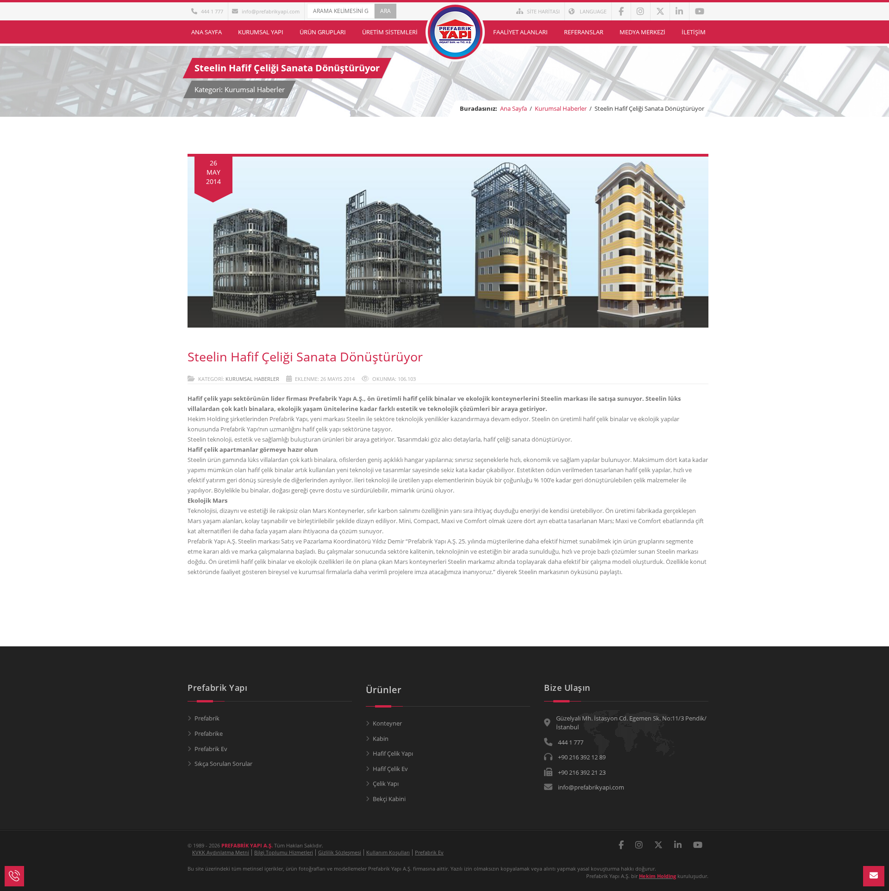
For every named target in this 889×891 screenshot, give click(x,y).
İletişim (694, 32)
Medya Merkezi (642, 32)
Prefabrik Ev (210, 749)
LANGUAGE (592, 11)
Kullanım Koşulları (388, 852)
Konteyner (387, 723)
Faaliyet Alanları (520, 32)
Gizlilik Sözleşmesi (339, 852)
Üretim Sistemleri (390, 32)
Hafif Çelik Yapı (393, 753)
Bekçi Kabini (389, 799)
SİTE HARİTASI (543, 11)
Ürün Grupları (323, 32)
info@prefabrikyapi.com (271, 11)
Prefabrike (208, 733)
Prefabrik (206, 718)
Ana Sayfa (206, 32)
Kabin (380, 738)
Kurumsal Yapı (260, 32)
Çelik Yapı (386, 783)
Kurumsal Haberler (561, 108)
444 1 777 (212, 11)
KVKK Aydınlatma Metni (220, 852)
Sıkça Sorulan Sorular (223, 763)
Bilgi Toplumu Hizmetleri (283, 852)
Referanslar (583, 32)
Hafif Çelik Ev (390, 769)
